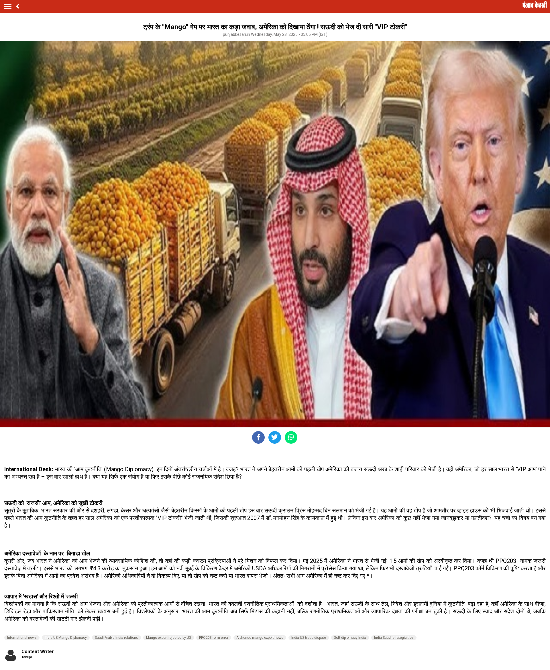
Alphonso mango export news (259, 638)
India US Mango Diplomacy (66, 638)
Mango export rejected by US (168, 638)
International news (22, 638)
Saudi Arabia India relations (116, 638)
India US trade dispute (308, 638)
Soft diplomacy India (350, 638)
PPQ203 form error (213, 638)
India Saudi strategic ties (394, 638)
